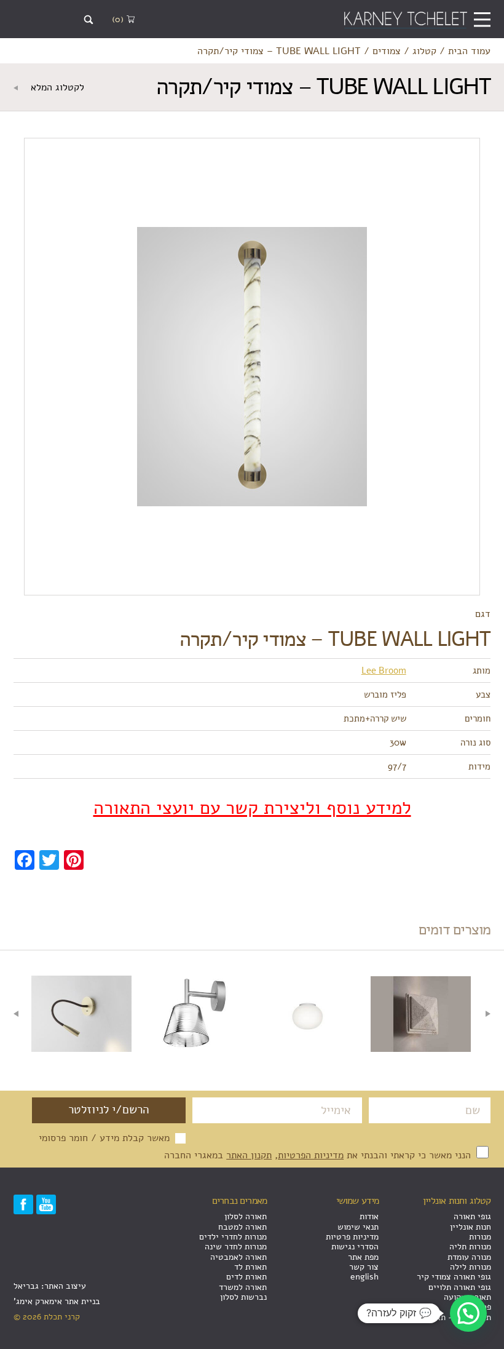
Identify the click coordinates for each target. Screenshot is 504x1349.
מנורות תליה (470, 1246)
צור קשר (364, 1267)
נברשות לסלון (243, 1297)
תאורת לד (250, 1267)
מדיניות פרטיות (352, 1237)
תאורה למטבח (242, 1227)
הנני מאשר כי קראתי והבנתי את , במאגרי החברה (319, 1155)
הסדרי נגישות (355, 1246)
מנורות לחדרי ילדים (233, 1237)
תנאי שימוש (358, 1227)
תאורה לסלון (245, 1216)
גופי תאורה (472, 1216)
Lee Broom (383, 670)
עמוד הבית (469, 51)
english (364, 1277)
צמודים (386, 51)
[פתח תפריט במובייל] (482, 19)
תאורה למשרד (243, 1287)
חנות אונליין (470, 1227)
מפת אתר (363, 1257)
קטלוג (424, 51)
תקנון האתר (249, 1155)
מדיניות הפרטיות (311, 1155)
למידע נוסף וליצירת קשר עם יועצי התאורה (252, 808)
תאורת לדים (246, 1277)
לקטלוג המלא (56, 87)
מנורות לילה (470, 1267)
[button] (468, 1313)
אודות (369, 1216)
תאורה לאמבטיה (238, 1257)
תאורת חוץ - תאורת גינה (449, 1317)
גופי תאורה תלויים (459, 1287)
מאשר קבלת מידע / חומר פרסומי (104, 1138)
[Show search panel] (88, 20)
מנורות (480, 1237)
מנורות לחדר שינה (236, 1246)
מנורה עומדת (469, 1257)
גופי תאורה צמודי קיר (454, 1277)
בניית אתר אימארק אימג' (57, 1301)
